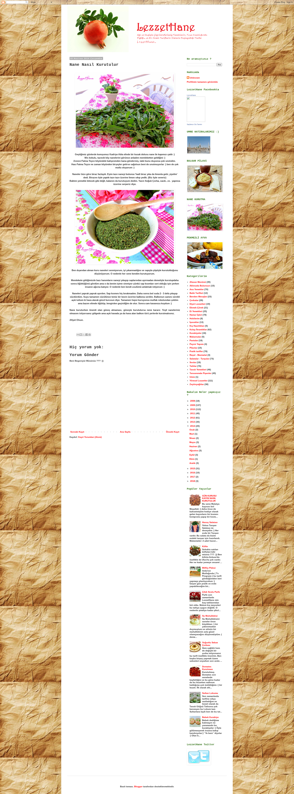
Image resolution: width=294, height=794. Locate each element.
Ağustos (194, 450)
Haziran (193, 446)
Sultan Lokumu (210, 693)
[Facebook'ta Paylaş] (86, 334)
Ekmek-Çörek (196, 307)
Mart (192, 434)
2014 (193, 426)
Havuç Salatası (210, 522)
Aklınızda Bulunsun (200, 285)
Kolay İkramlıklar (198, 329)
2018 (193, 481)
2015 (193, 468)
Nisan (192, 438)
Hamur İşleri (196, 315)
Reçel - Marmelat (198, 355)
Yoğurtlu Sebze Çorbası (210, 643)
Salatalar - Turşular (199, 358)
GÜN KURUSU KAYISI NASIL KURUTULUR (209, 498)
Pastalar (194, 340)
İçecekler (194, 322)
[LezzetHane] (196, 121)
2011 (193, 413)
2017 (193, 477)
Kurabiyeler (196, 333)
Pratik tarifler (196, 351)
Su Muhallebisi (210, 616)
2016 (193, 472)
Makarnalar (195, 337)
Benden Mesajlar (198, 296)
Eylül (192, 455)
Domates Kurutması (207, 667)
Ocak (192, 429)
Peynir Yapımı (197, 344)
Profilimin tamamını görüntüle (202, 82)
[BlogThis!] (80, 334)
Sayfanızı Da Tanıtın (194, 124)
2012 (193, 417)
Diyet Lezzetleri (197, 304)
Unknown (195, 78)
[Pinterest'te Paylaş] (89, 334)
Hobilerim (195, 318)
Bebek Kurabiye (210, 717)
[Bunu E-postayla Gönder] (77, 334)
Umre (192, 377)
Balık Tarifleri (196, 293)
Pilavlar (193, 348)
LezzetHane (191, 95)
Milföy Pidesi (209, 568)
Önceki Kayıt (172, 432)
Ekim (192, 459)
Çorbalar (194, 300)
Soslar (193, 362)
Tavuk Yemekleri (198, 369)
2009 (193, 405)
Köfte (205, 546)
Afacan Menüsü (198, 282)
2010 (193, 409)
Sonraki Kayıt (77, 432)
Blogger (138, 786)
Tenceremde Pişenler (200, 373)
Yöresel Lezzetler (198, 380)
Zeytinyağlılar (197, 384)
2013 (193, 422)
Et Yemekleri (196, 311)
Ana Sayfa (125, 432)
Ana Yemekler (197, 289)
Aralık (192, 463)
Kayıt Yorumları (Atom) (90, 437)
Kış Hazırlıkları (197, 326)
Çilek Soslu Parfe (211, 592)
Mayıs (192, 442)
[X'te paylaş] (83, 334)
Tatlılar (193, 366)
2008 (193, 401)
